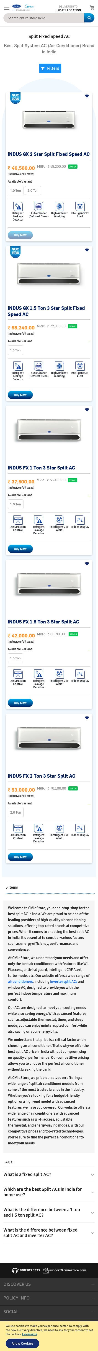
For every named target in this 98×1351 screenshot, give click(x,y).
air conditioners (20, 981)
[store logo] (22, 7)
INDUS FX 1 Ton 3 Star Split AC (41, 467)
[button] (87, 96)
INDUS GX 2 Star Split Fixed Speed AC (49, 154)
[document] (49, 1336)
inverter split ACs (63, 981)
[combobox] (49, 18)
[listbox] (49, 191)
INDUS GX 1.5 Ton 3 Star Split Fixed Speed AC (46, 311)
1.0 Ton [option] (15, 191)
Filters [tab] (53, 68)
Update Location (68, 10)
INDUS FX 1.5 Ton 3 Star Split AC (43, 621)
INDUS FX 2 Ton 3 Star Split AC (41, 776)
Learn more (29, 1334)
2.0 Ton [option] (33, 191)
